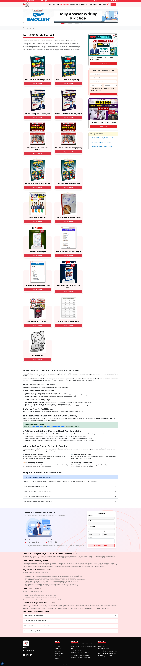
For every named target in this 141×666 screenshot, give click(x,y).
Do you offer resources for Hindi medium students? (37, 491)
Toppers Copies (97, 4)
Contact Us (58, 648)
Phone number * (92, 526)
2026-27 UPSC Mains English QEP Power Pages (103, 138)
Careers (57, 658)
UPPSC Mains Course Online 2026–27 (81, 655)
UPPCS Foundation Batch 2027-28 (80, 653)
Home (50, 4)
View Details (103, 63)
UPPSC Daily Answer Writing (105, 656)
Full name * (91, 515)
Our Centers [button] (97, 1)
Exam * (90, 532)
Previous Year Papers (86, 4)
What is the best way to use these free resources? (37, 496)
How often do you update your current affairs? (36, 486)
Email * (90, 521)
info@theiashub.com (48, 1)
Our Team (57, 646)
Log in (113, 4)
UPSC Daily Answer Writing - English (107, 651)
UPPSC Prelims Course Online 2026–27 (81, 657)
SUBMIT (103, 94)
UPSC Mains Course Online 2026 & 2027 (82, 644)
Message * (90, 537)
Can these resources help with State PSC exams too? (38, 501)
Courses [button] (55, 4)
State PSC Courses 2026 (77, 650)
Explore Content (37, 84)
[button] (60, 23)
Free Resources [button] (64, 4)
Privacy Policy (59, 653)
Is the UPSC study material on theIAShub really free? (38, 477)
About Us (57, 644)
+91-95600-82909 (29, 650)
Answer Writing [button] (74, 4)
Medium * (104, 532)
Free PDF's (101, 646)
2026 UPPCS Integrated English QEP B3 (101, 146)
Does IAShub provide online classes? (33, 615)
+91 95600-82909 (29, 1)
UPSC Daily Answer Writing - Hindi (107, 653)
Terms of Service (59, 656)
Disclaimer (58, 651)
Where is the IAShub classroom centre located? (36, 626)
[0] (107, 4)
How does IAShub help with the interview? (35, 631)
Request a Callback (102, 545)
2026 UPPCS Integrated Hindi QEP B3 (101, 142)
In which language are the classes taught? (35, 621)
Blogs (104, 4)
